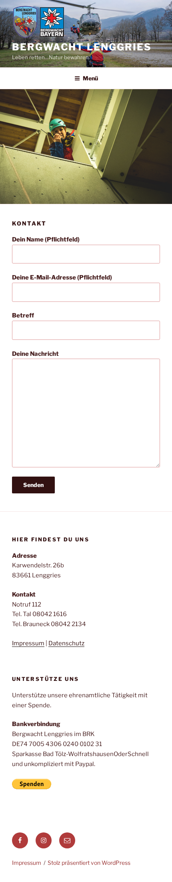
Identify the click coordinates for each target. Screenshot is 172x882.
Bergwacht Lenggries (81, 47)
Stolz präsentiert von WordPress (89, 862)
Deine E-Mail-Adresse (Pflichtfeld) (62, 277)
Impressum (28, 643)
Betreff (23, 315)
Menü (90, 78)
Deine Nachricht (35, 353)
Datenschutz (66, 643)
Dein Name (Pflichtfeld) (46, 239)
